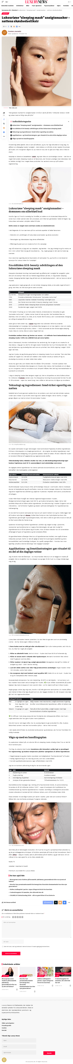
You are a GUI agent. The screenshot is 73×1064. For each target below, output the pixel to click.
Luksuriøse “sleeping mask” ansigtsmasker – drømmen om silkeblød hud (37, 125)
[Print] (16, 26)
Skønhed (5, 13)
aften (15, 855)
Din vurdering (6, 917)
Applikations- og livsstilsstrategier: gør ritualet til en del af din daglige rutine (39, 135)
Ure (57, 975)
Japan (31, 323)
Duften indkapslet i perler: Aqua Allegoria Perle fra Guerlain (31, 889)
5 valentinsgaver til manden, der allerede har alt (26, 892)
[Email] (14, 26)
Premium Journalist (14, 31)
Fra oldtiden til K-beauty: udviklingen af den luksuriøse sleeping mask (36, 128)
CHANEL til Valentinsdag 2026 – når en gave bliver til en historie (32, 895)
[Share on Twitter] (11, 26)
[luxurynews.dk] (36, 2)
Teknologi (67, 973)
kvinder (22, 378)
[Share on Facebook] (8, 26)
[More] (19, 26)
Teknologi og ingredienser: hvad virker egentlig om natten (32, 132)
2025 (34, 156)
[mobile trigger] (3, 2)
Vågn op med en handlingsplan (23, 138)
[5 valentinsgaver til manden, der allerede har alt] (63, 971)
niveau (28, 515)
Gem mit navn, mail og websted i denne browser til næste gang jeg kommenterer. (27, 946)
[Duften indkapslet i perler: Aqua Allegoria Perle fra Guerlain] (45, 971)
